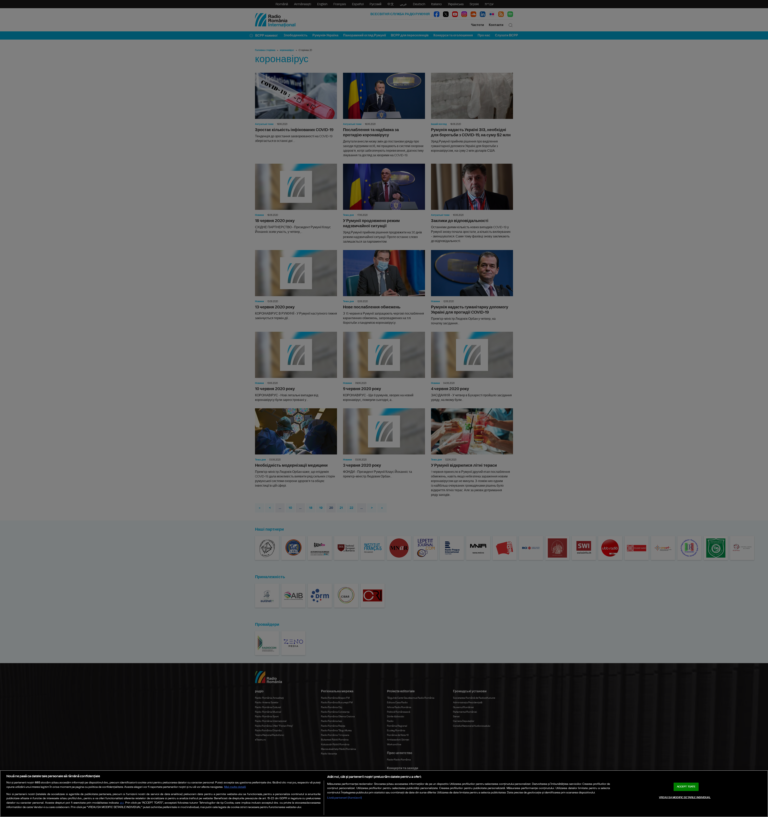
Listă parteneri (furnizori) (344, 797)
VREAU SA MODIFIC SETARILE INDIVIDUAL (685, 797)
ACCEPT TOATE (686, 786)
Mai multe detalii (235, 786)
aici (122, 803)
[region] (384, 793)
